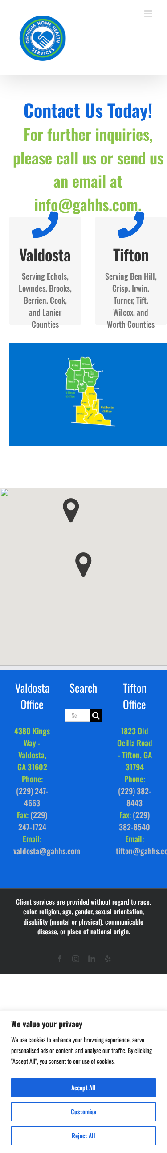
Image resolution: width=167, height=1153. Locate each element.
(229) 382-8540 (134, 821)
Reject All (83, 1135)
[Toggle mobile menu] (149, 13)
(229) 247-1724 (33, 821)
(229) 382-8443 (134, 797)
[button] (83, 565)
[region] (83, 1081)
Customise (83, 1111)
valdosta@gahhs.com (46, 851)
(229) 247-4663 (32, 797)
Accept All (83, 1087)
